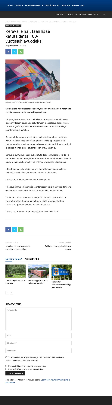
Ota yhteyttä (81, 14)
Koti (6, 22)
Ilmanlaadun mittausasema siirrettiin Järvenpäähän (17, 247)
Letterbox (14, 46)
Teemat (18, 5)
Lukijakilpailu (78, 5)
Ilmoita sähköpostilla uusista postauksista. (26, 369)
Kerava (24, 22)
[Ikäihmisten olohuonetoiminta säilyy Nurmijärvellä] (61, 272)
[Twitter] (14, 51)
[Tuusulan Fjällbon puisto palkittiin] (15, 271)
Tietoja (70, 14)
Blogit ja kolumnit (33, 5)
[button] (104, 14)
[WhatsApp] (20, 51)
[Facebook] (8, 51)
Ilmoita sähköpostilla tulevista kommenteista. (27, 366)
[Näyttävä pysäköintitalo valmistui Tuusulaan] (38, 271)
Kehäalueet (15, 22)
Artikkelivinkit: (32, 259)
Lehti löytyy (93, 14)
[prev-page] (7, 292)
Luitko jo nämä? (13, 259)
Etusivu (10, 5)
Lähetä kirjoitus (52, 5)
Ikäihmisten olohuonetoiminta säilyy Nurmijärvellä (61, 284)
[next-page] (11, 292)
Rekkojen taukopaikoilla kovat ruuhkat (58, 247)
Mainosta (66, 5)
